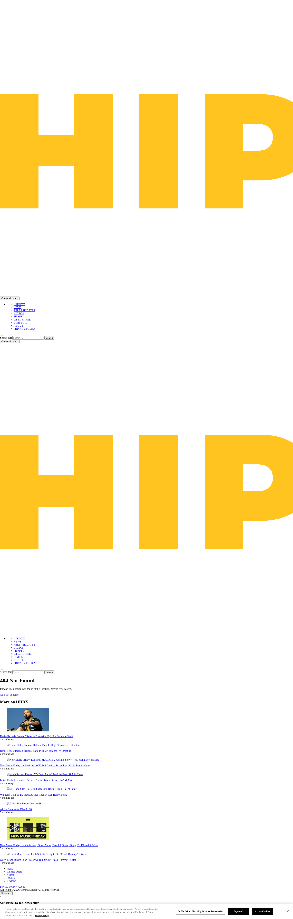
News (10, 868)
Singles (11, 877)
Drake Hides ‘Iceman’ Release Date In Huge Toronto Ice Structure (35, 750)
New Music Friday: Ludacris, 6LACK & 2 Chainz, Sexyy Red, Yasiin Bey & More (45, 765)
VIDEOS (19, 313)
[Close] (287, 911)
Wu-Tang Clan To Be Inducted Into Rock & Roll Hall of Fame (33, 794)
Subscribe (6, 893)
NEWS (17, 307)
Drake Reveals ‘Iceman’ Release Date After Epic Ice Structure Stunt (36, 736)
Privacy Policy (8, 886)
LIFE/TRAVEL (22, 319)
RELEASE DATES (24, 310)
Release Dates (14, 871)
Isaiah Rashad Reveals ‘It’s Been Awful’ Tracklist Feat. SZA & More (37, 780)
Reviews (11, 880)
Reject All (238, 911)
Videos (10, 874)
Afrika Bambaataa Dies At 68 (16, 809)
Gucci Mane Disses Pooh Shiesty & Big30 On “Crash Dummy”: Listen (38, 859)
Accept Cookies (262, 911)
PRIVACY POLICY (25, 328)
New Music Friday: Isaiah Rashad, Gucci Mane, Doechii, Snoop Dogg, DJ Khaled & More (49, 845)
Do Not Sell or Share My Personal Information (200, 911)
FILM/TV (19, 316)
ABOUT (18, 325)
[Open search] (1, 335)
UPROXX (19, 304)
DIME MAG (21, 322)
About (21, 886)
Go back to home (9, 694)
